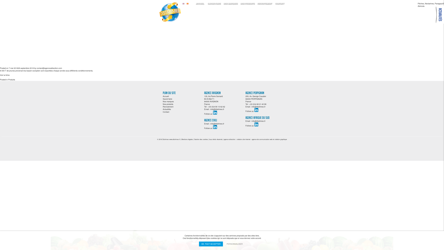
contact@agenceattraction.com (49, 68)
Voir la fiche (5, 75)
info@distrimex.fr (217, 109)
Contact (279, 3)
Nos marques (231, 3)
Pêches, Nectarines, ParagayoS (431, 3)
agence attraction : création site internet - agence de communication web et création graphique (255, 139)
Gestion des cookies (201, 139)
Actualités (167, 109)
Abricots (421, 6)
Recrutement (264, 3)
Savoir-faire (214, 3)
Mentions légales (187, 139)
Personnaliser (235, 244)
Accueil (200, 3)
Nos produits (247, 3)
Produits (11, 79)
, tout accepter (211, 244)
